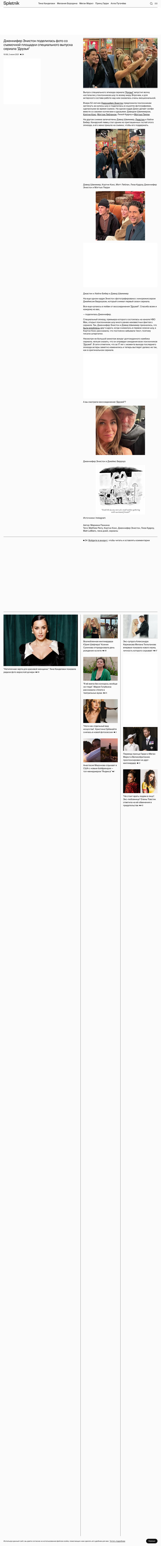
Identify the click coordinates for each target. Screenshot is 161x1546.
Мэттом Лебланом (107, 114)
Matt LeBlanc (89, 531)
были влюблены (91, 328)
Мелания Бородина (67, 3)
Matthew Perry (96, 528)
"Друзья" (129, 92)
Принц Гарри (102, 3)
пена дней (102, 531)
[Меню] (156, 3)
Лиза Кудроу (147, 528)
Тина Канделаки (46, 3)
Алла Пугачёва (118, 3)
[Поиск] (151, 3)
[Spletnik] (11, 3)
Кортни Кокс (89, 114)
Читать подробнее (117, 1541)
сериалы (113, 531)
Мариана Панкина (100, 525)
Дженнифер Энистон (112, 103)
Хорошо (151, 1541)
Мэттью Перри (142, 114)
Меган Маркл (86, 3)
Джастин (140, 119)
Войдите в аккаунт (98, 540)
